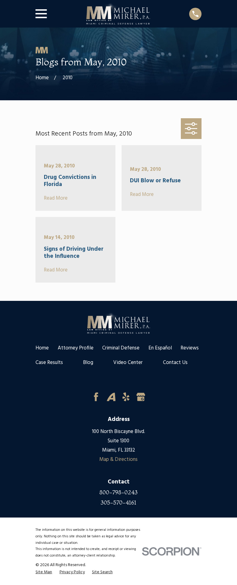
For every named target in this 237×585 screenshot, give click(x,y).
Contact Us (175, 362)
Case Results (49, 362)
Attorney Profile (76, 348)
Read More (56, 198)
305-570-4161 (118, 503)
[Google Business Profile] (140, 396)
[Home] (118, 13)
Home (42, 348)
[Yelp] (126, 396)
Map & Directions (118, 459)
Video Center (128, 362)
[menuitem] (43, 572)
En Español (160, 348)
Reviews (190, 348)
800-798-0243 (118, 493)
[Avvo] (111, 396)
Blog (88, 362)
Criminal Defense (120, 348)
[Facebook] (96, 396)
